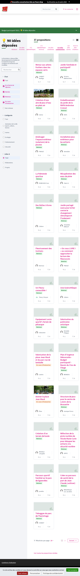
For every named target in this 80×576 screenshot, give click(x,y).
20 (51, 540)
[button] (5, 76)
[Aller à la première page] (15, 9)
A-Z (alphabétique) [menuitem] (30, 48)
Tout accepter (72, 570)
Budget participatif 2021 (10, 30)
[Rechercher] (56, 9)
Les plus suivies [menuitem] (68, 47)
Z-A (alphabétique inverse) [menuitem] (41, 47)
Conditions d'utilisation (9, 563)
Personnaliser (35, 573)
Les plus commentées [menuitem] (60, 48)
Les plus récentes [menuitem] (22, 48)
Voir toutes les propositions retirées (45, 553)
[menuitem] (11, 70)
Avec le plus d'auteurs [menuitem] (75, 47)
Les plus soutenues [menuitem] (50, 48)
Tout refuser (22, 573)
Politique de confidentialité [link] (53, 573)
